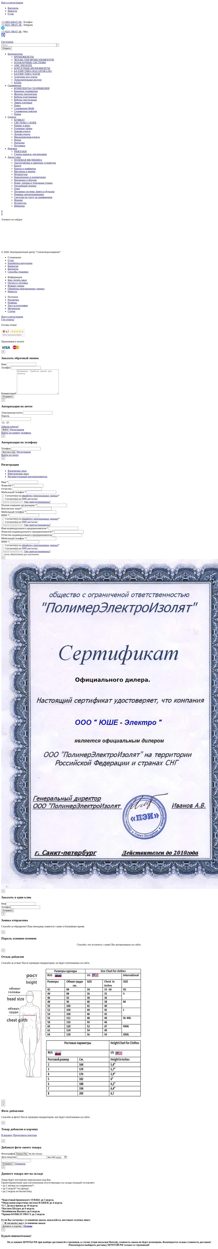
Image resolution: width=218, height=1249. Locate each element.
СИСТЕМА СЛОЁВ (25, 122)
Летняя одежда (22, 134)
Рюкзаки (12, 148)
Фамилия (7, 485)
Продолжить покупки (25, 1135)
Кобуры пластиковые (25, 97)
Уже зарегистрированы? (37, 502)
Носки (17, 140)
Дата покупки (8, 1157)
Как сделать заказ (17, 280)
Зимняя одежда (22, 131)
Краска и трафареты (25, 168)
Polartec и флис (22, 125)
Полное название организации (19, 505)
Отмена (27, 1226)
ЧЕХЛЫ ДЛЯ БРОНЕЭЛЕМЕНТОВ (34, 59)
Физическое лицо (17, 470)
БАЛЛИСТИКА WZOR (27, 74)
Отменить (20, 1163)
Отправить (8, 396)
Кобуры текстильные (25, 99)
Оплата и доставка (18, 283)
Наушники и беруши (25, 180)
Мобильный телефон (13, 492)
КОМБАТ (19, 119)
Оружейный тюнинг (25, 185)
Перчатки (19, 142)
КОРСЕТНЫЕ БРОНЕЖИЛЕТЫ (32, 68)
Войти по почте (10, 455)
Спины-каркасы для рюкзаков (30, 154)
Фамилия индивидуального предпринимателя (27, 531)
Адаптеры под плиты (25, 76)
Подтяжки (19, 145)
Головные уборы (23, 128)
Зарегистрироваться (12, 502)
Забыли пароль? (10, 426)
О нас (11, 13)
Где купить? (7, 319)
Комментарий (8, 393)
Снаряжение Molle (24, 108)
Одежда (12, 117)
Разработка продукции (20, 263)
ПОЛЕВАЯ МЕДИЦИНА (28, 160)
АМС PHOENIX (23, 65)
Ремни (17, 114)
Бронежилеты (15, 54)
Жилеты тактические (25, 94)
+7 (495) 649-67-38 (11, 22)
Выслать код (9, 452)
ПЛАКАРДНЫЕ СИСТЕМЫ (30, 62)
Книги (17, 165)
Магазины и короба (24, 171)
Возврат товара (16, 285)
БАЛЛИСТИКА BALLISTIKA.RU (33, 71)
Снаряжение (14, 85)
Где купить (7, 41)
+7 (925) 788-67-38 (11, 25)
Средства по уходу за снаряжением (33, 197)
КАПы (17, 82)
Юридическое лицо (18, 473)
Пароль (5, 416)
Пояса (17, 105)
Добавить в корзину (12, 1226)
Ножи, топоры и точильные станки (33, 183)
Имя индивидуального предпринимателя (24, 528)
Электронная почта (11, 412)
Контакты (13, 8)
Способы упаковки (18, 271)
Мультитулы (20, 174)
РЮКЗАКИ (20, 151)
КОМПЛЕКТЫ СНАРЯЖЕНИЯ (31, 88)
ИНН (5, 515)
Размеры (12, 302)
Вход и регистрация (12, 2)
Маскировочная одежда (27, 137)
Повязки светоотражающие (29, 194)
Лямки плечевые (23, 102)
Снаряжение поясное (25, 111)
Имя (3, 364)
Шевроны (19, 205)
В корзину (6, 1135)
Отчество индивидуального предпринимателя (26, 535)
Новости (12, 11)
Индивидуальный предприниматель (27, 476)
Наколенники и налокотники (30, 177)
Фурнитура (20, 203)
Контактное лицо (11, 508)
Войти (5, 430)
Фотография (8, 1153)
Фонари (18, 200)
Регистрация (17, 429)
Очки (17, 188)
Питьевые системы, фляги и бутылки (34, 191)
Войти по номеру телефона (16, 432)
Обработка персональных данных (26, 288)
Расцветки (13, 299)
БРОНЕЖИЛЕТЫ (24, 56)
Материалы (14, 308)
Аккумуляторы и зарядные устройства (35, 162)
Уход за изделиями (18, 305)
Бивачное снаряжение (26, 91)
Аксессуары (14, 157)
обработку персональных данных (40, 495)
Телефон (6, 367)
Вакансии (13, 266)
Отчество (6, 488)
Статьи (11, 311)
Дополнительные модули (27, 79)
